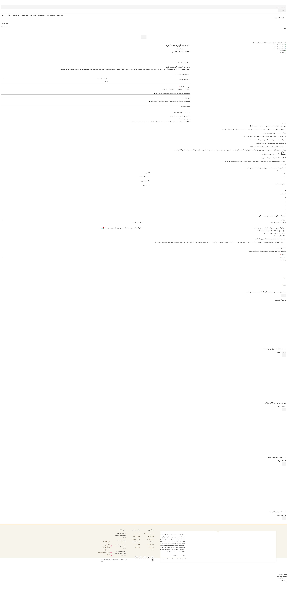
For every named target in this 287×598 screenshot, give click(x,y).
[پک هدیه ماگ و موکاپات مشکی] (274, 368)
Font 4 (163, 89)
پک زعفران (151, 547)
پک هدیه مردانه (136, 533)
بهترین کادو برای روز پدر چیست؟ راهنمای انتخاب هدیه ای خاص (120, 535)
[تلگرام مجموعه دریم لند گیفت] (140, 557)
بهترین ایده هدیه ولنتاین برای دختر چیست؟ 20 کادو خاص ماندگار (120, 546)
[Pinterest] (148, 557)
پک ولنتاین (137, 547)
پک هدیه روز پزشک (135, 539)
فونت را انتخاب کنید (185, 86)
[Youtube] (152, 560)
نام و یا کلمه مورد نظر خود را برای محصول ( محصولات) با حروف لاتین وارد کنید (169, 101)
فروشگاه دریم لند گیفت (170, 558)
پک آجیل (152, 541)
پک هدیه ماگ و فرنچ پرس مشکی (274, 349)
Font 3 (171, 89)
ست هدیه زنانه (136, 536)
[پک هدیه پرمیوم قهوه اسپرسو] (274, 422)
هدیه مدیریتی (151, 536)
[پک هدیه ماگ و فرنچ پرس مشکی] (274, 313)
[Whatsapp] (136, 557)
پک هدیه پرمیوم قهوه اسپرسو (276, 457)
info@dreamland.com (102, 552)
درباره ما (183, 555)
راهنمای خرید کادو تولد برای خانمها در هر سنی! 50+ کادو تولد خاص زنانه (120, 553)
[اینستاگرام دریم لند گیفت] (144, 557)
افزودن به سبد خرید (178, 112)
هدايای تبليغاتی (150, 539)
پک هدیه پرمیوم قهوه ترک (277, 511)
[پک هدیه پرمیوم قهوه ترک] (274, 476)
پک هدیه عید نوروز (136, 541)
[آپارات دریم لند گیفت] (152, 557)
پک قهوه (152, 549)
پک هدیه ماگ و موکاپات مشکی (275, 403)
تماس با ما (175, 555)
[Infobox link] (143, 281)
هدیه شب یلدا (137, 544)
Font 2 (179, 89)
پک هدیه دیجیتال (150, 544)
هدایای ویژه (151, 529)
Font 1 (186, 89)
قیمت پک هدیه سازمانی (148, 533)
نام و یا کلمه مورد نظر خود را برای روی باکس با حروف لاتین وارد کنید (172, 93)
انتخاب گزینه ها (284, 355)
